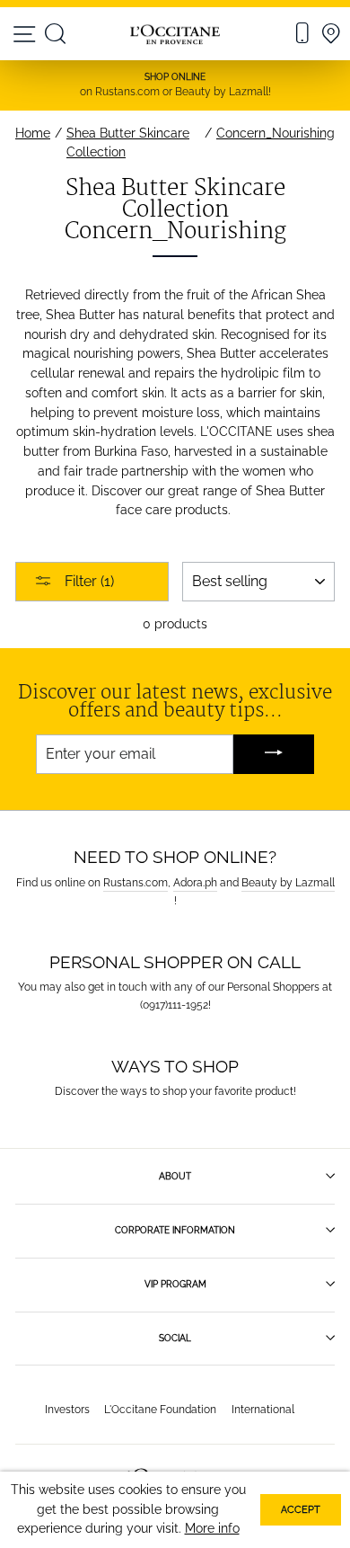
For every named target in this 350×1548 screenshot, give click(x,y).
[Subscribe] (273, 754)
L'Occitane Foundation (160, 1409)
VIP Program (175, 1283)
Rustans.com (135, 882)
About (175, 1175)
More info (212, 1528)
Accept (300, 1510)
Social (175, 1337)
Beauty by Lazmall (288, 882)
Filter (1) (87, 581)
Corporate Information (175, 1229)
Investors (67, 1409)
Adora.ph (195, 882)
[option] (175, 85)
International (263, 1409)
